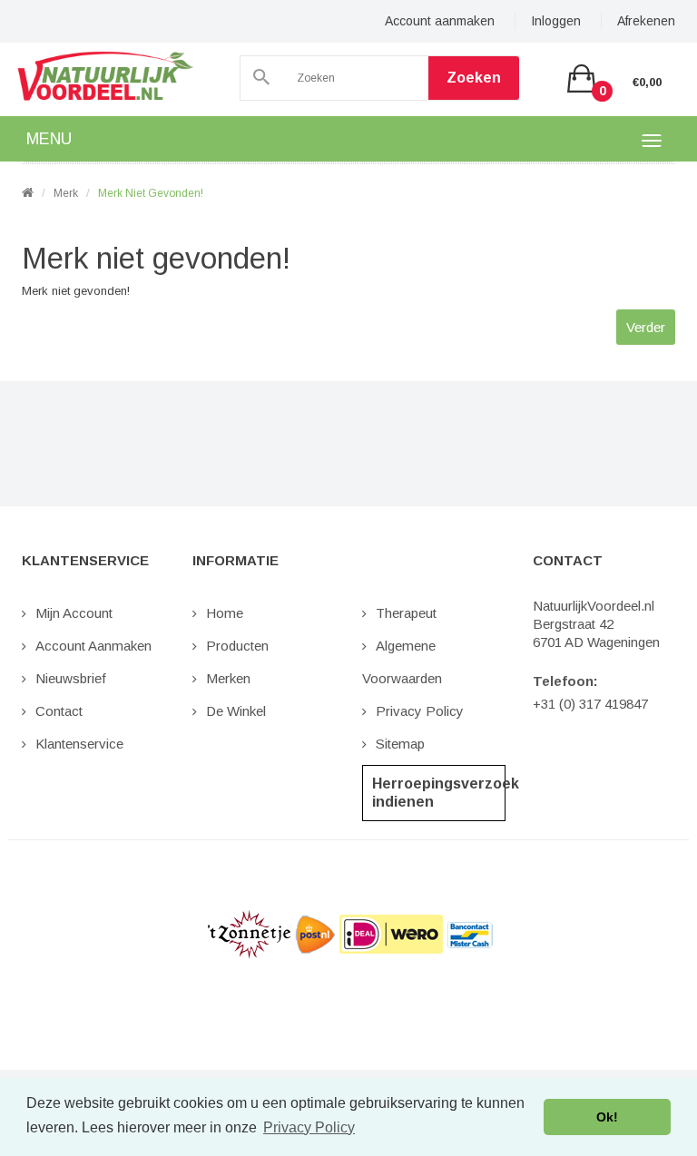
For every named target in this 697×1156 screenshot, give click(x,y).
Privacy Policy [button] (309, 1127)
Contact (59, 711)
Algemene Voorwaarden (402, 662)
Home (224, 613)
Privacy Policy (420, 711)
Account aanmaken (440, 21)
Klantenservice (79, 743)
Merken (228, 678)
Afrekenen (646, 21)
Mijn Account (74, 613)
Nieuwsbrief (70, 678)
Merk (66, 193)
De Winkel (236, 711)
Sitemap (400, 743)
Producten (237, 645)
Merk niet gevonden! (150, 193)
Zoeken (474, 77)
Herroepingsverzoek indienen (439, 792)
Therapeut (406, 613)
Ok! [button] (607, 1117)
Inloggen (556, 21)
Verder (645, 327)
